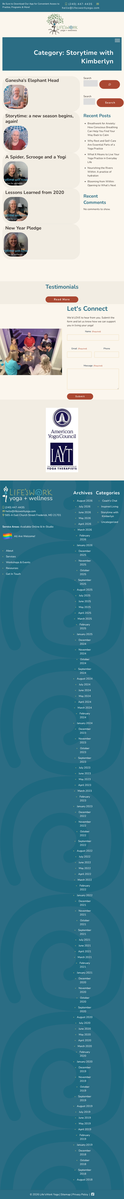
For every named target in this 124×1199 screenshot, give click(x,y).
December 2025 (85, 553)
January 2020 (85, 1061)
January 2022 (85, 895)
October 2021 (84, 922)
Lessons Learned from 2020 (34, 192)
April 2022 (84, 874)
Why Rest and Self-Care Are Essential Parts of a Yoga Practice (102, 144)
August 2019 (85, 1106)
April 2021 (84, 951)
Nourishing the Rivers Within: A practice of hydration (100, 171)
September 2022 (84, 843)
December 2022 (85, 814)
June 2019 (85, 1118)
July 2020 (84, 1023)
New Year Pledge (23, 228)
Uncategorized (109, 522)
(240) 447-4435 (80, 4)
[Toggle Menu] (117, 40)
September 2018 (84, 1172)
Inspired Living (109, 506)
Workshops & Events (18, 562)
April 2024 (84, 702)
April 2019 (84, 1129)
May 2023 (85, 779)
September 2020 (84, 1009)
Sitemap (65, 1194)
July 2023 (84, 767)
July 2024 (84, 684)
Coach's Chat (109, 501)
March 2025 (85, 619)
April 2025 (84, 613)
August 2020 (85, 1017)
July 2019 (84, 1112)
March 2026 (85, 530)
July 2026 (84, 506)
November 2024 (85, 651)
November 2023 (85, 740)
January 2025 (85, 634)
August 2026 (85, 501)
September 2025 (84, 582)
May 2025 (85, 607)
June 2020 (85, 1029)
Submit (80, 396)
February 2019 (85, 1137)
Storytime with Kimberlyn (109, 514)
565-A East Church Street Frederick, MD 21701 (33, 515)
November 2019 (85, 1079)
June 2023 (85, 773)
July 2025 (84, 595)
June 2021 (85, 945)
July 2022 (84, 856)
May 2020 (85, 1034)
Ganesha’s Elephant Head (32, 80)
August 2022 (85, 851)
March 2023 (85, 791)
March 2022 (85, 880)
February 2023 (85, 798)
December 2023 (85, 731)
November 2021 (85, 912)
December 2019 (85, 1069)
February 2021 (85, 965)
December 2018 (85, 1152)
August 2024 (85, 678)
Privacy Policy (80, 1194)
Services (11, 556)
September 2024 (84, 671)
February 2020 (85, 1054)
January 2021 (85, 972)
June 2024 (85, 690)
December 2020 (85, 980)
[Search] (109, 84)
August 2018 (85, 1179)
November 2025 (85, 562)
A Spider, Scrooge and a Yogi (35, 157)
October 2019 (84, 1088)
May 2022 (85, 868)
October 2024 (84, 661)
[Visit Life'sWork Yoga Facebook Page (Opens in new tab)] (92, 1194)
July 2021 (84, 940)
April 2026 (84, 524)
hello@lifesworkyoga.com (21, 511)
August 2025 (85, 590)
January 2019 (85, 1145)
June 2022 (85, 862)
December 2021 (85, 903)
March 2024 (85, 708)
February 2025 (85, 626)
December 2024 (85, 642)
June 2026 (85, 512)
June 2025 (85, 601)
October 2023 (84, 750)
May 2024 (85, 696)
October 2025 (84, 572)
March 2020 (85, 1046)
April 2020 (84, 1040)
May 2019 (85, 1123)
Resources (12, 568)
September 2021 (84, 932)
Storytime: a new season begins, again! (39, 118)
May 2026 (85, 518)
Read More (62, 299)
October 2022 (84, 833)
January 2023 (85, 806)
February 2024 (85, 715)
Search (87, 78)
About (9, 551)
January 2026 (85, 545)
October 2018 (84, 1162)
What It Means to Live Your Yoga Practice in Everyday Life (103, 158)
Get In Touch (13, 574)
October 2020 (84, 999)
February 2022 (85, 887)
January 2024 (85, 723)
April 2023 (84, 785)
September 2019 (84, 1098)
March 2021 (85, 957)
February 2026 (85, 537)
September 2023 (84, 760)
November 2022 (85, 823)
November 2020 (85, 990)
